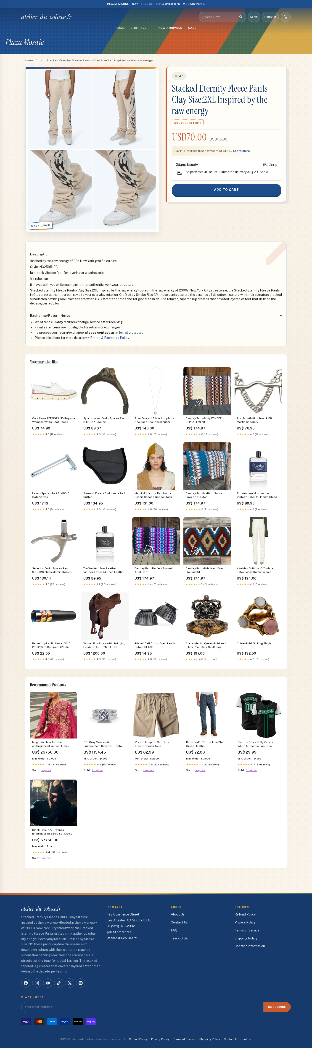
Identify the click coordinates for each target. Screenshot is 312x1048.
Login (254, 16)
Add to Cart (226, 190)
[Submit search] (241, 17)
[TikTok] (58, 983)
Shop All (139, 27)
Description (40, 254)
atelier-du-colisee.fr (46, 17)
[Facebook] (25, 983)
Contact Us (179, 922)
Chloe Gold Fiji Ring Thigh (254, 643)
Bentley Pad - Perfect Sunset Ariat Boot (153, 570)
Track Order (180, 938)
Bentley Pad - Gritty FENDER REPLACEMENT (204, 420)
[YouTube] (47, 983)
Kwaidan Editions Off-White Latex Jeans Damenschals (255, 570)
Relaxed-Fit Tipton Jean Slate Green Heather (205, 744)
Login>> (46, 770)
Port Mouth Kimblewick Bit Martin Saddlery (254, 420)
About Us (178, 914)
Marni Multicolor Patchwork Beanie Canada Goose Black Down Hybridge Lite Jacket (153, 495)
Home (120, 27)
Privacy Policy (245, 922)
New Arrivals (170, 27)
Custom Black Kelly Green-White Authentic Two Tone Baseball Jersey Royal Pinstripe (258, 744)
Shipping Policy (246, 938)
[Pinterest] (80, 983)
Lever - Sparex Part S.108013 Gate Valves (50, 495)
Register (270, 16)
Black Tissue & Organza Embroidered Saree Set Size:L (52, 831)
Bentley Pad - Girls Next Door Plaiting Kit (205, 570)
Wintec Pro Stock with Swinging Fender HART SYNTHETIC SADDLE (104, 645)
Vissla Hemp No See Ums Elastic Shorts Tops (152, 744)
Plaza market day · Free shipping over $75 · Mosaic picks (156, 3)
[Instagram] (36, 983)
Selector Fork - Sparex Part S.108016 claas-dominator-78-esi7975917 (52, 570)
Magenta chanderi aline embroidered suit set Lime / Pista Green (50, 744)
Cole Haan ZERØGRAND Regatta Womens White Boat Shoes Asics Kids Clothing (53, 420)
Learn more (241, 151)
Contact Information (250, 946)
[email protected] (131, 332)
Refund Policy (245, 914)
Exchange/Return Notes (50, 315)
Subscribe (277, 1007)
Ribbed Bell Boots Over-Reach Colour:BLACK (155, 645)
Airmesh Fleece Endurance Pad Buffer (104, 495)
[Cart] (286, 17)
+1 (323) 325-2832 (121, 926)
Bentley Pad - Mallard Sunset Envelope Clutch (205, 495)
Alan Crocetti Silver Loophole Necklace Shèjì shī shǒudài (154, 420)
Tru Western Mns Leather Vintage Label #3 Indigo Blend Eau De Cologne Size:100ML (257, 495)
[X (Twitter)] (69, 983)
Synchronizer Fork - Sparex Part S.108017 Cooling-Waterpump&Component (104, 420)
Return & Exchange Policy (109, 338)
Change (273, 164)
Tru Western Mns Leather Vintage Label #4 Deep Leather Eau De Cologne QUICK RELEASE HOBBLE (104, 570)
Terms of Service (247, 930)
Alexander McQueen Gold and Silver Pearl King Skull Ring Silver (206, 645)
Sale (192, 27)
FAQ (174, 930)
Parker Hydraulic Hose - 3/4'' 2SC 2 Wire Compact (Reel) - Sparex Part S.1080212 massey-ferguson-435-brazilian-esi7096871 (53, 645)
